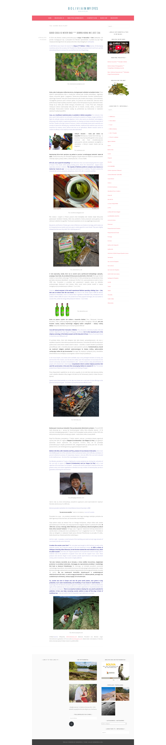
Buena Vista (110, 149)
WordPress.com (98, 742)
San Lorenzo (111, 265)
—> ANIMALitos (111, 116)
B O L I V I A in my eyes (83, 8)
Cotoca (109, 183)
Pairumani (110, 224)
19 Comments (43, 39)
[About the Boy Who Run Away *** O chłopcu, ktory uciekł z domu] (108, 694)
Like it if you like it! (50, 660)
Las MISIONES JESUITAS (113, 216)
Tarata (109, 286)
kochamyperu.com (77, 639)
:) (71, 724)
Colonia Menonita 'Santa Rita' (115, 174)
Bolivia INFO (114, 18)
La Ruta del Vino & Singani (114, 212)
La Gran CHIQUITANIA (113, 203)
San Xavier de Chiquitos (113, 270)
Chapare (110, 158)
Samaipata (110, 257)
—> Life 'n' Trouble (112, 133)
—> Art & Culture (112, 120)
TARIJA (109, 290)
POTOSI (110, 241)
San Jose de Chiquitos (113, 261)
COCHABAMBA (111, 166)
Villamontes (110, 303)
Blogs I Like (103, 18)
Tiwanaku (110, 294)
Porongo (110, 237)
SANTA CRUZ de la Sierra (113, 274)
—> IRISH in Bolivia (112, 129)
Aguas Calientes (111, 141)
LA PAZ (109, 207)
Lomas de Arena (112, 220)
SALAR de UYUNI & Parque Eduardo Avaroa (118, 253)
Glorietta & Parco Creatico (114, 191)
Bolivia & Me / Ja (59, 18)
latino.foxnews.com (71, 637)
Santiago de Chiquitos (113, 278)
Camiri (109, 154)
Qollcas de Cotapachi (113, 245)
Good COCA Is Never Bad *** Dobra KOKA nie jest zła (74, 32)
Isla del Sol (110, 199)
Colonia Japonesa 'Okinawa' (115, 170)
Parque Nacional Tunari (113, 232)
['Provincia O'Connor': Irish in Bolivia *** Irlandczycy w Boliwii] (122, 694)
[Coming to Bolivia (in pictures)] (108, 709)
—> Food (110, 125)
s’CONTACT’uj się (92, 18)
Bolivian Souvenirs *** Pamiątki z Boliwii (117, 62)
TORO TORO (111, 299)
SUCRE (109, 282)
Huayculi (110, 195)
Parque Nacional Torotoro (114, 228)
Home (49, 18)
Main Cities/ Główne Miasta (75, 18)
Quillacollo (110, 249)
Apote (109, 145)
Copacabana (111, 178)
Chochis (110, 162)
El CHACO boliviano (112, 187)
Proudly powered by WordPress (72, 742)
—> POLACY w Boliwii (113, 137)
